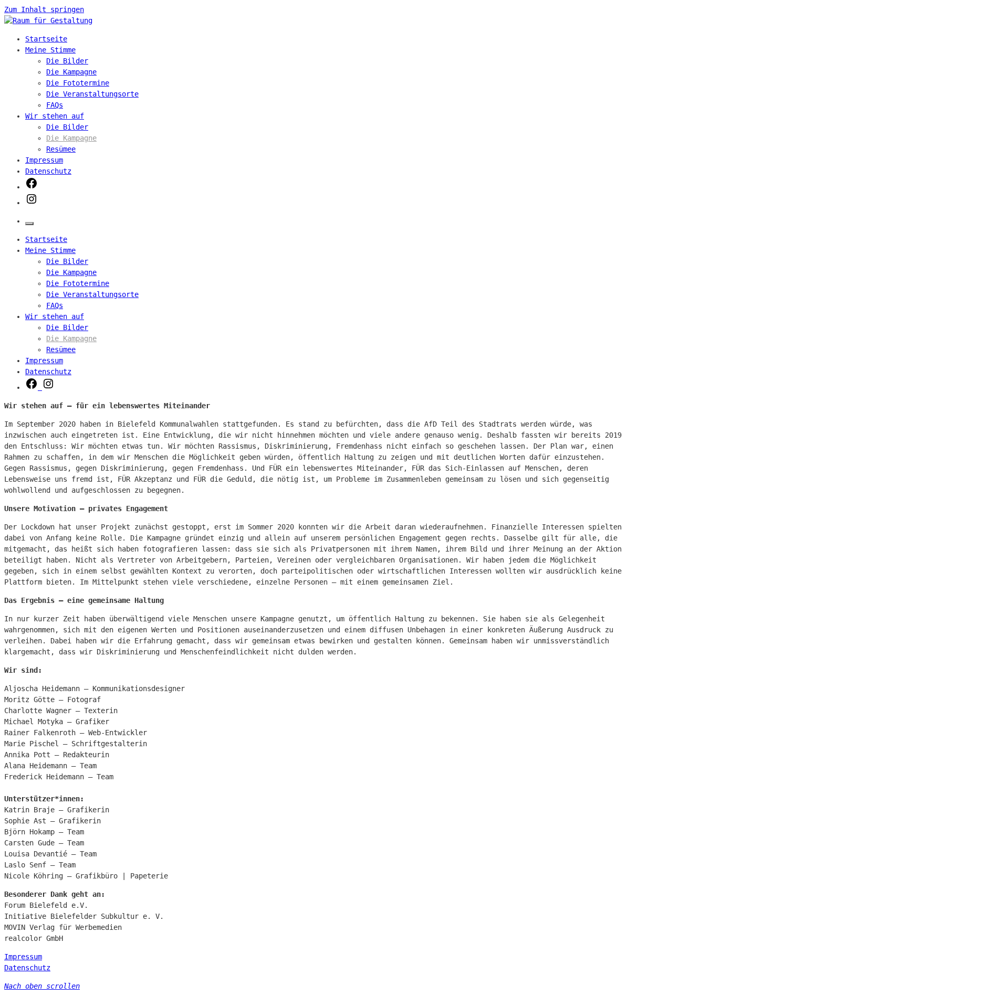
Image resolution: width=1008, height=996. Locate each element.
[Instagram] (31, 202)
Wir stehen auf (54, 116)
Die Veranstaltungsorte (92, 94)
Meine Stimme (50, 50)
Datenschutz (48, 171)
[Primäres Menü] (29, 223)
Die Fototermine (77, 83)
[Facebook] (31, 187)
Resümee (61, 149)
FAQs (54, 105)
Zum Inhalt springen (44, 9)
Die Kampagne (71, 72)
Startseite (46, 39)
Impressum (44, 160)
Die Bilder (67, 61)
